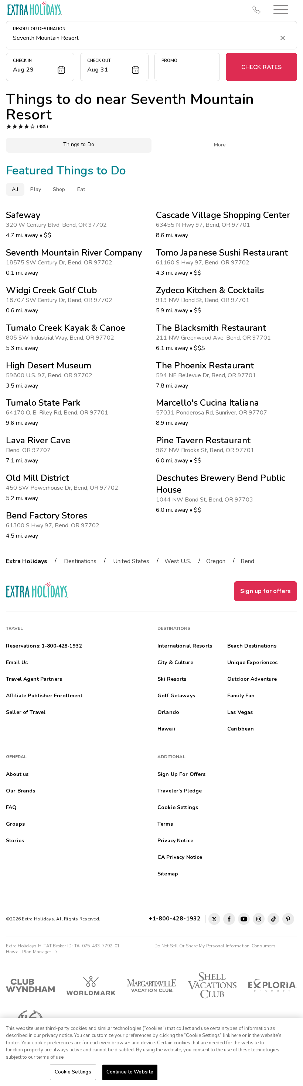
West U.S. (177, 561)
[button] (281, 9)
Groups (15, 823)
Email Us (17, 662)
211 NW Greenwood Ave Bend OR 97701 (215, 338)
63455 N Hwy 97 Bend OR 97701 (204, 225)
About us (17, 774)
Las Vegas (240, 712)
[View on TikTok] (273, 919)
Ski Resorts (172, 679)
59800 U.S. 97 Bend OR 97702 (50, 375)
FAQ (11, 807)
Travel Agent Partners (34, 679)
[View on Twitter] (214, 919)
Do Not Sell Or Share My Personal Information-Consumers (215, 946)
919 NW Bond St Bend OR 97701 (204, 300)
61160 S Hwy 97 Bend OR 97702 (204, 263)
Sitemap (167, 873)
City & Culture (175, 662)
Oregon (215, 561)
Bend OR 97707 (30, 450)
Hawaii (166, 728)
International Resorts (184, 645)
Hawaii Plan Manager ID (31, 952)
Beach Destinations (252, 645)
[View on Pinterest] (288, 919)
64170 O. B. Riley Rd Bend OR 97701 (58, 413)
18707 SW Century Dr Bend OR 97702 (60, 300)
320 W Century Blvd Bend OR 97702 (58, 225)
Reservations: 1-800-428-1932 (44, 645)
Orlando (168, 712)
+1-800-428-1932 (176, 919)
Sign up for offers (265, 591)
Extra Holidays (26, 561)
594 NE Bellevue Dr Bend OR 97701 (207, 375)
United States (131, 561)
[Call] (256, 9)
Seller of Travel (25, 712)
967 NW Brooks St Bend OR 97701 (206, 450)
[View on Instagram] (259, 919)
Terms (165, 823)
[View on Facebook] (229, 919)
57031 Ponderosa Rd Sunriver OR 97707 (213, 413)
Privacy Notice (175, 840)
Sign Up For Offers (181, 774)
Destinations (80, 561)
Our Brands (20, 790)
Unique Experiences (252, 662)
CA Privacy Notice (179, 857)
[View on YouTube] (244, 919)
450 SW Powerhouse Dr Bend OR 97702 (63, 488)
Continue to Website (129, 1072)
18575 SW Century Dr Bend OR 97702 (60, 263)
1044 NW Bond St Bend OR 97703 (206, 500)
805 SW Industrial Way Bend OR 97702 (61, 338)
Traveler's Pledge (179, 790)
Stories (15, 840)
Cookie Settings (73, 1072)
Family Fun (241, 695)
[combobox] (144, 38)
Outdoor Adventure (252, 679)
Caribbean (240, 728)
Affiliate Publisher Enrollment (44, 695)
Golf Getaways (176, 695)
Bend (247, 561)
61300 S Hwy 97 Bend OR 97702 (54, 525)
